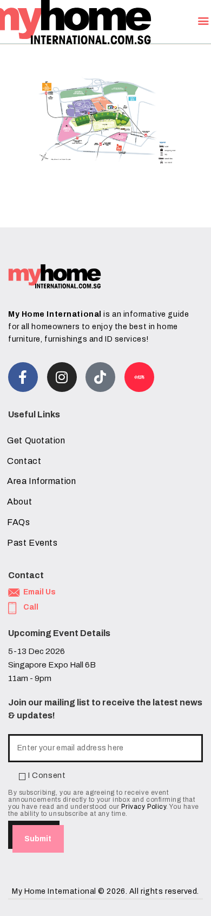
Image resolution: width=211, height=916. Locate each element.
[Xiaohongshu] (139, 377)
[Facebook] (23, 377)
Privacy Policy (143, 806)
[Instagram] (62, 377)
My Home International (54, 891)
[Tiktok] (100, 377)
